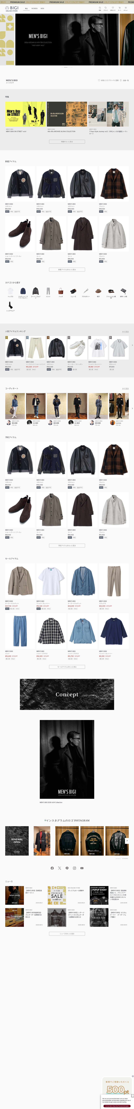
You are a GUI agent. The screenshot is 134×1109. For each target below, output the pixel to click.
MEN (42, 8)
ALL (26, 8)
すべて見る (125, 331)
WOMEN (34, 8)
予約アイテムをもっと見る (67, 545)
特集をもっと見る (67, 142)
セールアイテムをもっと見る (67, 667)
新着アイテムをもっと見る (67, 269)
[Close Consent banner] (132, 1096)
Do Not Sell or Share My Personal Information (117, 1106)
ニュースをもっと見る (67, 934)
